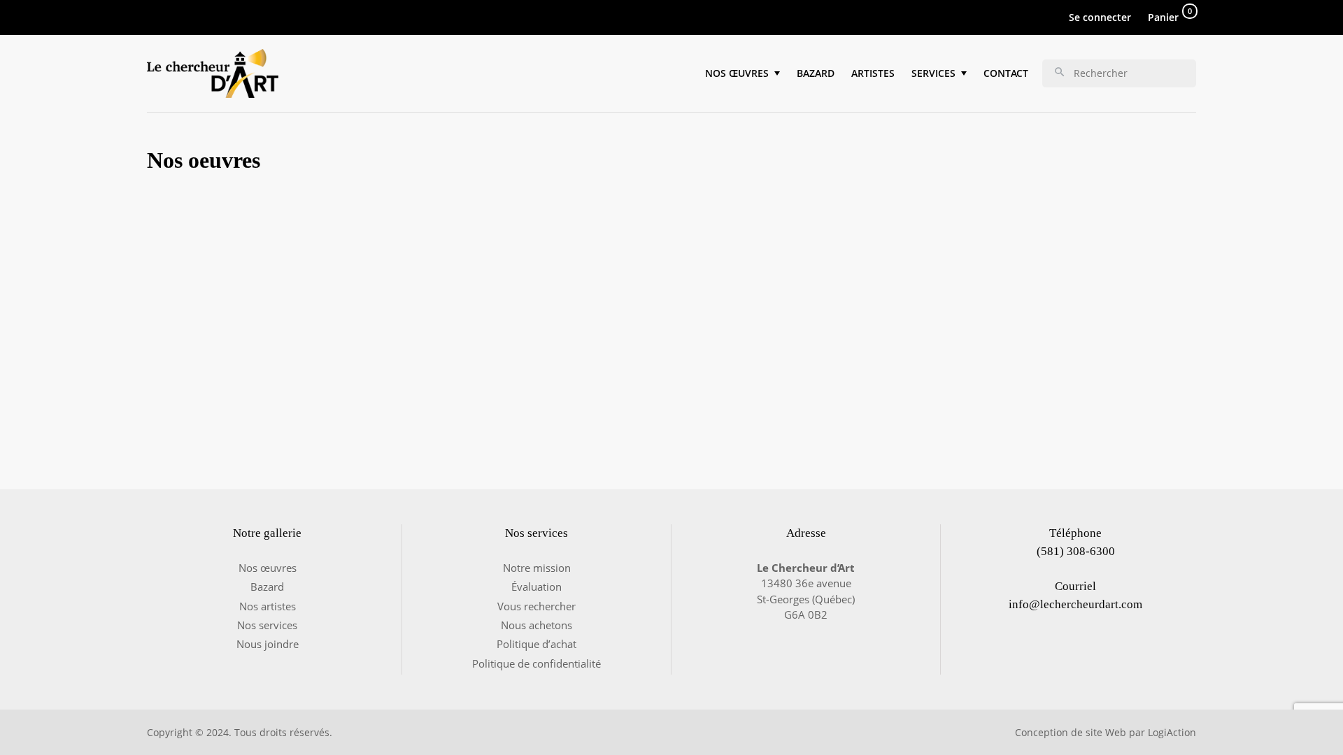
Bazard (815, 73)
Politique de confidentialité (536, 663)
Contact (1005, 73)
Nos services (267, 625)
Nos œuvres (268, 568)
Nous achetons (536, 625)
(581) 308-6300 (1076, 551)
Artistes (873, 73)
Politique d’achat (536, 644)
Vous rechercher (536, 606)
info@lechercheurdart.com (1075, 604)
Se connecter (1100, 17)
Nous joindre (267, 644)
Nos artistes (267, 606)
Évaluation (536, 587)
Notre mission (537, 568)
